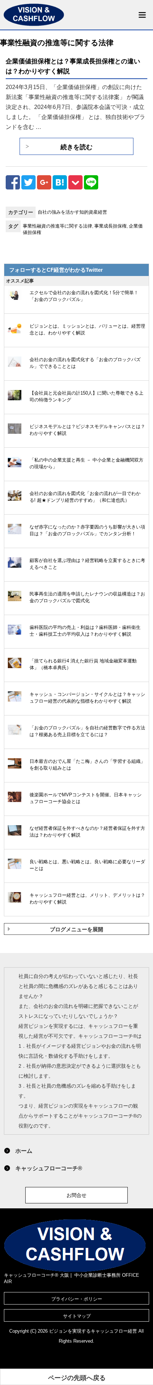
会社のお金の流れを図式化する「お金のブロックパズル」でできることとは (85, 363)
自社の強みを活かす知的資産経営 (72, 212)
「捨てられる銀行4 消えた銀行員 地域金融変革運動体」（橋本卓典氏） (83, 664)
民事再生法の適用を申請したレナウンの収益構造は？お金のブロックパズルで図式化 (87, 597)
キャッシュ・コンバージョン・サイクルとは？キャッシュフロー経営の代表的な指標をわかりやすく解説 (87, 698)
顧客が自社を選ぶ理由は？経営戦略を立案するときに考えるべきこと (87, 564)
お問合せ (76, 1195)
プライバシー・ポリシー (76, 1299)
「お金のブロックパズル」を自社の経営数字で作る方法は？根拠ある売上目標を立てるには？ (87, 731)
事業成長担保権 (110, 226)
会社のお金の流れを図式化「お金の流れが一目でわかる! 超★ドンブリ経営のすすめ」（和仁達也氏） (85, 497)
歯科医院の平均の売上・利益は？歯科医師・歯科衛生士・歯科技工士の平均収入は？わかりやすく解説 (85, 631)
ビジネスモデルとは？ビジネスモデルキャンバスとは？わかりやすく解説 (87, 430)
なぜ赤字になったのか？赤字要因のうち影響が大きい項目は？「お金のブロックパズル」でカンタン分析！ (87, 530)
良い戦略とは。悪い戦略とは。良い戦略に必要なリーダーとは (87, 865)
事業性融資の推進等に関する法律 (57, 226)
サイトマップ (77, 1316)
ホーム (23, 1150)
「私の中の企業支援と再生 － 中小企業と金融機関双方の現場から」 (86, 463)
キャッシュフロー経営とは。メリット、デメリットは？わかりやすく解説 (87, 898)
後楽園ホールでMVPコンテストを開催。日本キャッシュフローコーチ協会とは (86, 798)
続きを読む (76, 147)
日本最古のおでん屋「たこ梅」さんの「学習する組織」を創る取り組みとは (87, 765)
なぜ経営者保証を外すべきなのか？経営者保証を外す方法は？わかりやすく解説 (87, 832)
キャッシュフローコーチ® (48, 1168)
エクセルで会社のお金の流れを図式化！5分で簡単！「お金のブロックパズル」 (84, 296)
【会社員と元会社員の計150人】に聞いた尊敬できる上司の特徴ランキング (86, 396)
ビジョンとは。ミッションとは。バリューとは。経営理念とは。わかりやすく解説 (87, 329)
